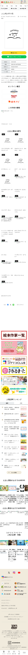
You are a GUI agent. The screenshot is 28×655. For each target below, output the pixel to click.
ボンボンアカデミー (5, 600)
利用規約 (17, 614)
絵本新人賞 (23, 8)
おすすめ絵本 (5, 8)
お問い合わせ (11, 614)
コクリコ (11, 561)
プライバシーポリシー (18, 616)
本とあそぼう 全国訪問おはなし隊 (9, 608)
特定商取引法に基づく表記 (13, 619)
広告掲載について (8, 616)
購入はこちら (14, 52)
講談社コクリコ (3, 552)
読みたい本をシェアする (15, 56)
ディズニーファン (5, 603)
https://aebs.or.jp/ (14, 638)
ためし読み (14, 8)
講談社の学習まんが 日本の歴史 (8, 605)
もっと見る (14, 472)
